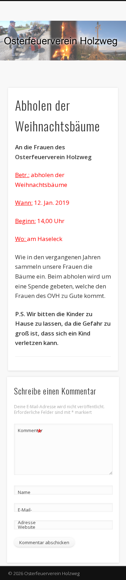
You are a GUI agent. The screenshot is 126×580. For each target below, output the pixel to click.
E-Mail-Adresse (27, 516)
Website (26, 527)
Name (24, 492)
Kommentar (30, 431)
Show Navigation (101, 63)
